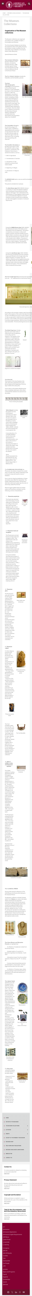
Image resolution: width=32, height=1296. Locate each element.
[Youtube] (24, 1292)
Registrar (5, 1277)
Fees (4, 1258)
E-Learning (6, 1244)
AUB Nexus (6, 1237)
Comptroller (6, 1242)
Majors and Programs (9, 1272)
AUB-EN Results (7, 1253)
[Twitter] (12, 1292)
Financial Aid (6, 1260)
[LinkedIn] (16, 1292)
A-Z (4, 1227)
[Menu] (3, 3)
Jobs (4, 1266)
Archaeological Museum (14, 13)
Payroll (5, 1274)
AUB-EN (5, 1250)
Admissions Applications (10, 1232)
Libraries (5, 1269)
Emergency (6, 1248)
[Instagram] (20, 1292)
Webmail (5, 1284)
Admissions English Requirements (12, 1234)
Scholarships (6, 1279)
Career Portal (6, 1239)
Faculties (5, 1255)
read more (6, 1173)
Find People (6, 1263)
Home (4, 13)
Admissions (6, 1229)
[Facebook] (8, 1292)
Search (5, 1282)
